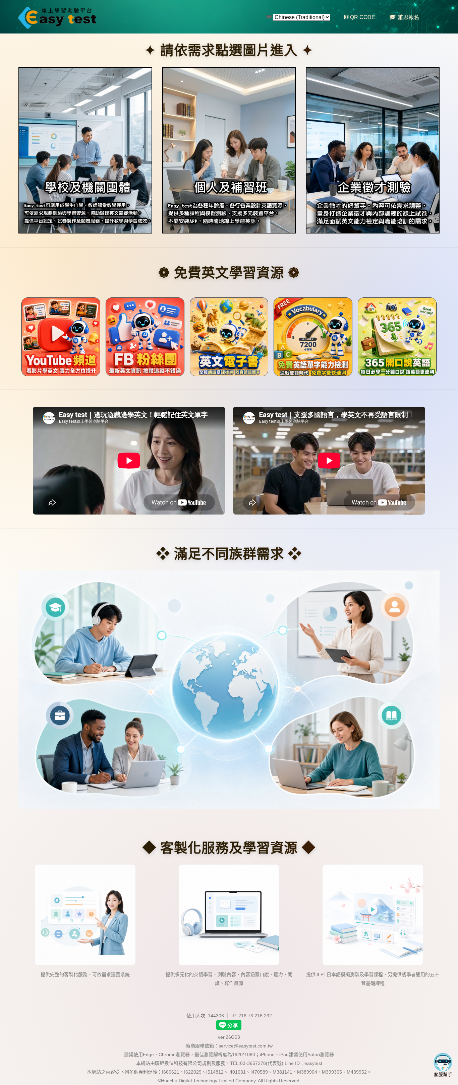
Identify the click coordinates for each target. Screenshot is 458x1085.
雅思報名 (407, 17)
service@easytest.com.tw (246, 1045)
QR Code (362, 17)
